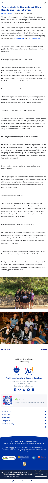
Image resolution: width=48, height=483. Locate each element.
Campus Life (6, 421)
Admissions (6, 418)
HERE (10, 443)
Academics (6, 414)
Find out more (14, 477)
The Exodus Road (34, 38)
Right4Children (19, 38)
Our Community (8, 424)
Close (41, 475)
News (4, 427)
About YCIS (6, 411)
